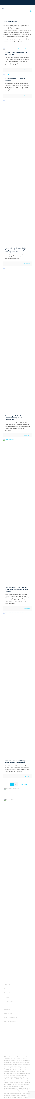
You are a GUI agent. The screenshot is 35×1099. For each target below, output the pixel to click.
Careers (7, 997)
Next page (24, 784)
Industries (7, 993)
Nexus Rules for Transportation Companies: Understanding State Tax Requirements (16, 250)
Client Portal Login (10, 1017)
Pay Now (7, 1009)
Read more (27, 70)
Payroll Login (8, 1013)
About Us (7, 984)
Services (7, 989)
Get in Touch (8, 1001)
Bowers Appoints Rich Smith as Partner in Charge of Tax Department (15, 417)
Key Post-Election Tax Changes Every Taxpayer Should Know (15, 761)
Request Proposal (10, 1021)
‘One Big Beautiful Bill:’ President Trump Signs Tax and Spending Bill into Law (16, 589)
